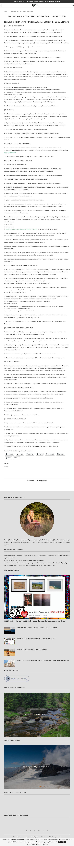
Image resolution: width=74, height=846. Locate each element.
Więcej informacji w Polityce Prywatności (37, 844)
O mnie (16, 1)
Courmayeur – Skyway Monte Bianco (37, 767)
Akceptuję (61, 842)
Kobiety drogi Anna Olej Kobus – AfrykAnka (32, 649)
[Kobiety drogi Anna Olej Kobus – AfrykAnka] (9, 652)
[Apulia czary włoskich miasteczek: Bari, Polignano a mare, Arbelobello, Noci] (9, 663)
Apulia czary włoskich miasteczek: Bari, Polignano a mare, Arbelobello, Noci (43, 660)
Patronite (30, 1)
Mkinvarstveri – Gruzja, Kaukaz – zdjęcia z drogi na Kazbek (37, 627)
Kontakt (57, 1)
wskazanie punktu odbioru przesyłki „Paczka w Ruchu (21, 229)
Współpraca (22, 1)
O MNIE (42, 540)
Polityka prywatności (55, 837)
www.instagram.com (10, 152)
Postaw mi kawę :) (39, 1)
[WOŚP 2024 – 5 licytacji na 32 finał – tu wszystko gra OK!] (9, 641)
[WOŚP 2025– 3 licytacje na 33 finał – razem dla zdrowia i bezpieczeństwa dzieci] (37, 597)
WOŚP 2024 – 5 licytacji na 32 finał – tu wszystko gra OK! (36, 638)
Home (5, 11)
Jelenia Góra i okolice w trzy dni (37, 714)
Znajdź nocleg (49, 1)
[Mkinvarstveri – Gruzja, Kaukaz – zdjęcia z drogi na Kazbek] (9, 630)
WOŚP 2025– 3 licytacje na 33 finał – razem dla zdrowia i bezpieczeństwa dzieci (34, 621)
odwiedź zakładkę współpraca (61, 563)
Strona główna (17, 837)
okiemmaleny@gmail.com (36, 560)
